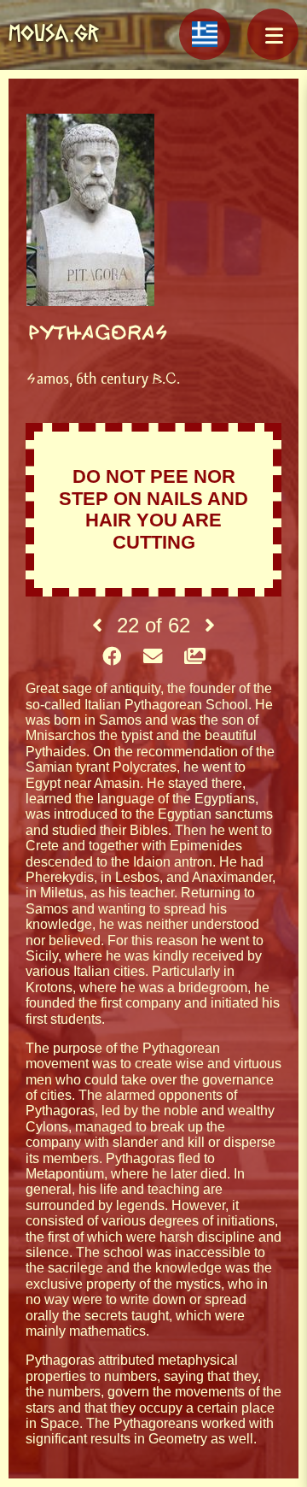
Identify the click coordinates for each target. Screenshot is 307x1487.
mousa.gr (54, 33)
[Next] (210, 626)
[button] (272, 34)
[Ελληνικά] (204, 34)
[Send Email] (152, 657)
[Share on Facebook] (111, 657)
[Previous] (97, 626)
